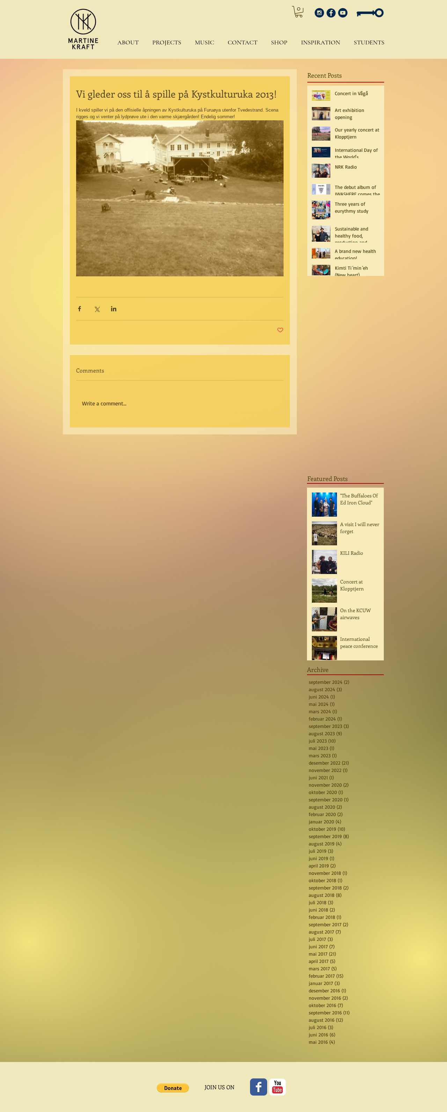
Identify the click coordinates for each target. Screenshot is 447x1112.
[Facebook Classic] (258, 1087)
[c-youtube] (277, 1087)
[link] (299, 11)
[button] (126, 42)
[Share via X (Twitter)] (96, 308)
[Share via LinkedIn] (113, 308)
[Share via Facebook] (79, 308)
